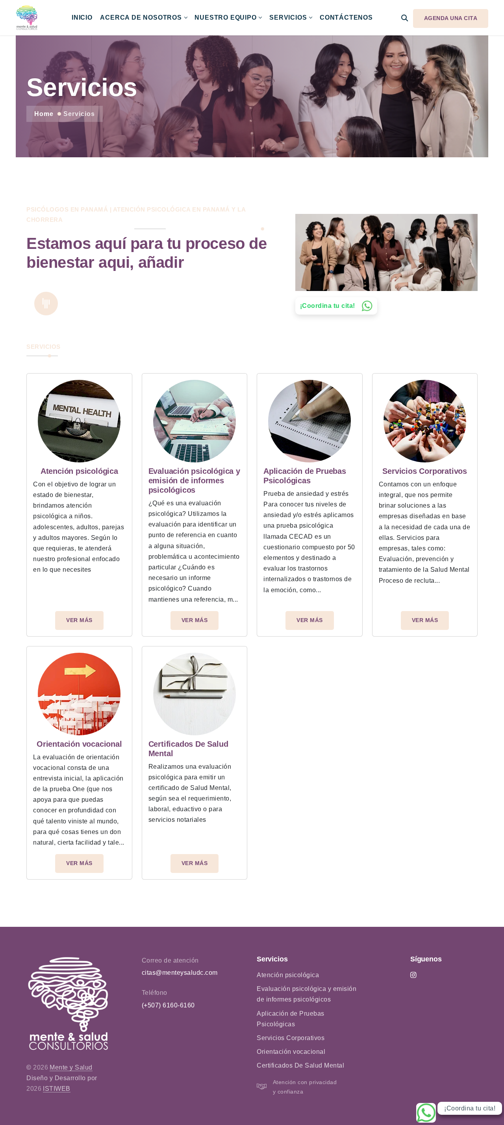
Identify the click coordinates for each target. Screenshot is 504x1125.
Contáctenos (346, 17)
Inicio (82, 17)
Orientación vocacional (291, 1051)
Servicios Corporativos (290, 1038)
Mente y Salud (71, 1067)
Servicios (288, 17)
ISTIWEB (56, 1088)
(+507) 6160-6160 (168, 1005)
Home (44, 113)
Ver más (79, 620)
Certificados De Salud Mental (300, 1065)
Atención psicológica (288, 975)
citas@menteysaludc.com (180, 972)
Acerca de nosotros (141, 17)
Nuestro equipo (225, 17)
